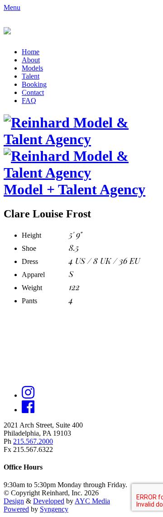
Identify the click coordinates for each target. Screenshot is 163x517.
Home (30, 52)
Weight (32, 287)
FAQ (29, 100)
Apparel (33, 274)
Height (31, 235)
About (31, 60)
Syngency (54, 509)
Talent (30, 76)
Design (14, 501)
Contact (33, 92)
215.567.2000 (33, 441)
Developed (48, 501)
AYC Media (92, 501)
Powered (16, 509)
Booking (34, 84)
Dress (30, 261)
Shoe (29, 248)
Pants (29, 301)
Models (32, 68)
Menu (12, 7)
